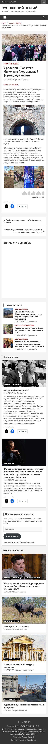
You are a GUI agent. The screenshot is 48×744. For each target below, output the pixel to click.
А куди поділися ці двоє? (16, 390)
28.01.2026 (7, 393)
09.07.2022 (7, 670)
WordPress (31, 740)
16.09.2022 (7, 630)
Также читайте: (13, 305)
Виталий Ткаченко (20, 630)
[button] (8, 177)
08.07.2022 (7, 710)
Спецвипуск (31, 384)
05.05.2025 (7, 480)
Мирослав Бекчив (20, 710)
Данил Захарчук (19, 480)
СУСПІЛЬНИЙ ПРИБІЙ (19, 8)
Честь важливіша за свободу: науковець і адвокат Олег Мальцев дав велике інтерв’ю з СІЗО (24, 586)
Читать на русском (11, 85)
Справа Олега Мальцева (24, 325)
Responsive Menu (43, 2)
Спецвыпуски (10, 357)
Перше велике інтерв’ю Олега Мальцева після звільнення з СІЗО (29, 330)
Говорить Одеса (10, 64)
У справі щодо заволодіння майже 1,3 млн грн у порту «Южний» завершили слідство (23, 231)
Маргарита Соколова (21, 80)
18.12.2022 (7, 80)
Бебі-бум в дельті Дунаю (16, 626)
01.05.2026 (19, 335)
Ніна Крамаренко (30, 322)
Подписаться (12, 536)
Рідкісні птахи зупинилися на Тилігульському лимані (24, 221)
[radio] (24, 193)
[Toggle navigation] (5, 17)
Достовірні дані (21, 309)
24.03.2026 (7, 592)
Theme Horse (27, 737)
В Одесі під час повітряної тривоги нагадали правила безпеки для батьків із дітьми (29, 344)
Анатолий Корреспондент (23, 670)
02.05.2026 (19, 322)
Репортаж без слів (13, 550)
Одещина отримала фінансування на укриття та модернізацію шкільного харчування (28, 315)
